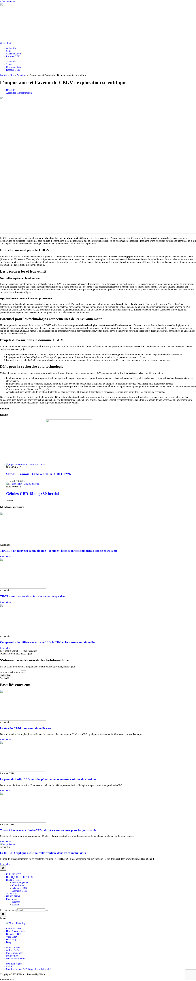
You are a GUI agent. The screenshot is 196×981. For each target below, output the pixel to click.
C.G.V (9, 966)
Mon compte (12, 955)
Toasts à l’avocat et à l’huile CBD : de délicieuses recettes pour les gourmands (48, 830)
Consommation (13, 53)
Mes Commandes (14, 953)
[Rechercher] (46, 910)
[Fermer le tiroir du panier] (3, 914)
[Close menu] (3, 868)
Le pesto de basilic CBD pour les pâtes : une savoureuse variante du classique (48, 779)
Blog (11, 75)
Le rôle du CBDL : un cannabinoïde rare (25, 728)
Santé (8, 51)
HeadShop (11, 939)
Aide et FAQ (12, 950)
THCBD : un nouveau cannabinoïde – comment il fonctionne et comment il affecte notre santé (58, 550)
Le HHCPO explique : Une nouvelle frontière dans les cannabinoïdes (43, 853)
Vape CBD (11, 936)
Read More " (6, 556)
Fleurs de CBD (13, 928)
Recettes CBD (13, 56)
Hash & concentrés (15, 931)
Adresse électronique (10, 672)
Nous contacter (13, 947)
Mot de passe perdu (15, 958)
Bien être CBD (13, 934)
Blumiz (3, 75)
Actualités (11, 48)
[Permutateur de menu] (20, 880)
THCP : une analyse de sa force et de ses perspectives (33, 596)
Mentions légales (14, 963)
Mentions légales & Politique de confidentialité (28, 969)
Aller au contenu (8, 1)
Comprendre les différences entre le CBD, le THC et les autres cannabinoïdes (47, 642)
